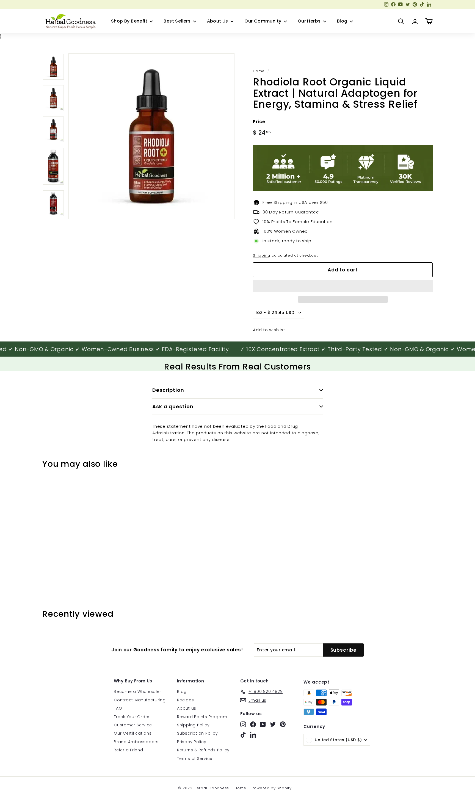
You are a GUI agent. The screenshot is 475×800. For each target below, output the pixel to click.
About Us (218, 21)
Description (168, 390)
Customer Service (133, 725)
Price (259, 121)
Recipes (185, 700)
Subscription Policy (197, 733)
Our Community (263, 21)
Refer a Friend (128, 750)
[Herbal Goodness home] (69, 21)
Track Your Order (132, 717)
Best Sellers (178, 21)
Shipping (261, 255)
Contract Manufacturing (140, 700)
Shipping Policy (193, 725)
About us (186, 708)
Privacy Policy (191, 742)
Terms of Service (194, 758)
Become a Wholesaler (137, 691)
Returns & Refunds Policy (203, 750)
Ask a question (173, 406)
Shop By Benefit (129, 21)
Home (259, 71)
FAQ (118, 708)
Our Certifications (133, 733)
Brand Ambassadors (136, 742)
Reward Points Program (202, 717)
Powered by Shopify (272, 788)
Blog (343, 21)
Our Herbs (310, 21)
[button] (343, 286)
